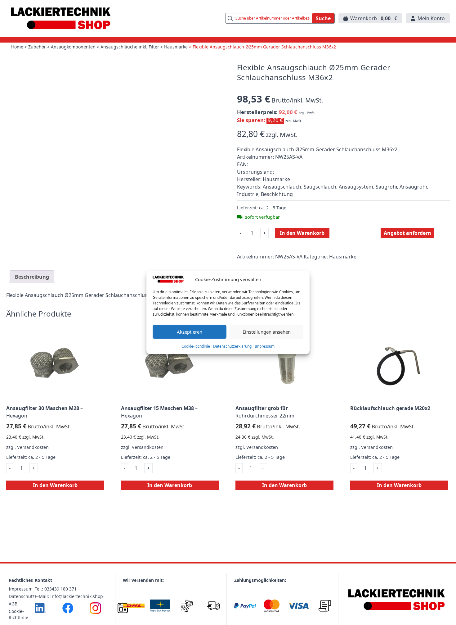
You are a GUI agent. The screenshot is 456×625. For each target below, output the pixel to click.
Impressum (265, 346)
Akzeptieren (189, 332)
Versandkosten (33, 447)
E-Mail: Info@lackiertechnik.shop (69, 596)
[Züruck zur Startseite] (60, 18)
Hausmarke (176, 47)
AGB (13, 604)
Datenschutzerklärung (232, 346)
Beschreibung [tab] (32, 276)
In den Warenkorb (302, 233)
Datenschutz (22, 596)
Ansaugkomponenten (73, 47)
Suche (323, 18)
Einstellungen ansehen (267, 332)
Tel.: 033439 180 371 (56, 589)
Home (17, 47)
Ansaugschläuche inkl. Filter (130, 47)
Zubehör (37, 47)
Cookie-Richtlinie (195, 346)
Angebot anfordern (407, 233)
